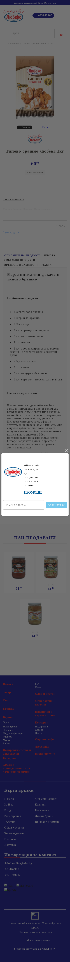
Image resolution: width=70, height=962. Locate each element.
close (66, 450)
